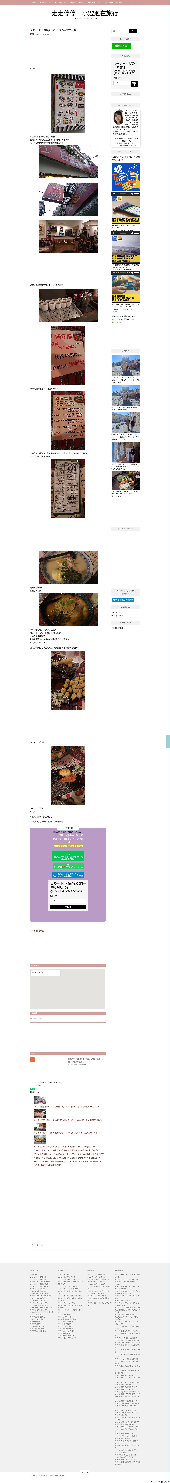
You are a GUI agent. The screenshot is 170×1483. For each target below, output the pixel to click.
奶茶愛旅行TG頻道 (124, 600)
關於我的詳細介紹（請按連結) (124, 138)
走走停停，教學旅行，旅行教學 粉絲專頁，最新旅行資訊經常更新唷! (68, 838)
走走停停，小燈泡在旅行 (85, 13)
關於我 (100, 2)
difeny (38, 34)
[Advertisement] (68, 52)
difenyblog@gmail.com (122, 143)
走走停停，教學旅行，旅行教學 (126, 145)
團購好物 (109, 2)
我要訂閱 (68, 907)
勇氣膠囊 (91, 2)
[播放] (114, 194)
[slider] (136, 193)
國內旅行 (119, 2)
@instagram (85, 1472)
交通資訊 (38, 1018)
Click (168, 741)
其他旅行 (72, 2)
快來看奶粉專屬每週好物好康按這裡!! (68, 846)
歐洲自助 (33, 2)
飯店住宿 (52, 2)
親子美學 (82, 2)
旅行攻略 (62, 2)
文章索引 (34, 1013)
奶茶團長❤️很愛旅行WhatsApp (68, 867)
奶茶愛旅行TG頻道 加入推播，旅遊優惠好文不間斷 (68, 875)
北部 (32, 34)
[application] (125, 194)
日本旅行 (43, 2)
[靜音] (132, 194)
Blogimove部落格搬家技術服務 (160, 1482)
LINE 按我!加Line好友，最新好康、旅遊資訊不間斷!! (68, 856)
